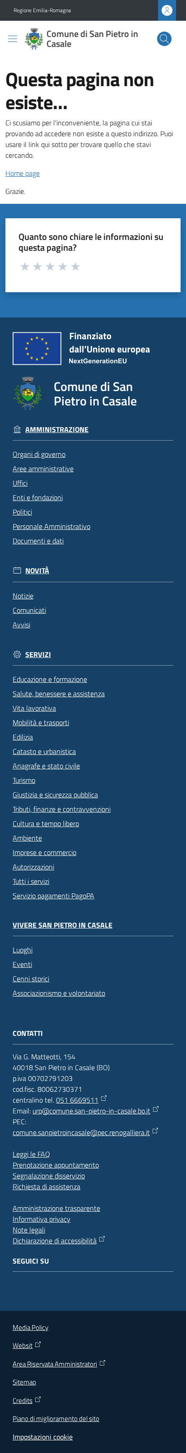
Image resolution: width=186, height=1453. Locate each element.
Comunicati (29, 610)
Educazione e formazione (50, 679)
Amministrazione (56, 429)
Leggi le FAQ (31, 1154)
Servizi (38, 654)
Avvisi (21, 624)
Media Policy (30, 1327)
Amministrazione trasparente (56, 1208)
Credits (23, 1401)
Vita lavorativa (34, 708)
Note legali (29, 1229)
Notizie (23, 595)
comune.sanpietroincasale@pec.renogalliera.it (81, 1132)
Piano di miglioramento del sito (56, 1418)
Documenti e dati (38, 540)
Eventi (22, 964)
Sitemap (24, 1382)
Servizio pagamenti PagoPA (53, 895)
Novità (37, 570)
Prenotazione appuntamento (56, 1164)
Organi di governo (39, 454)
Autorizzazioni (33, 866)
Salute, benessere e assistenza (59, 693)
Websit (23, 1346)
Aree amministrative (43, 468)
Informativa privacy (41, 1219)
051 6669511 (77, 1099)
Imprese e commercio (44, 852)
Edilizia (23, 736)
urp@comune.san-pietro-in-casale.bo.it (91, 1110)
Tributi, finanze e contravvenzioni (62, 809)
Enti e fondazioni (38, 497)
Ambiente (27, 837)
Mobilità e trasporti (41, 722)
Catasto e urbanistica (44, 751)
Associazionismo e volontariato (59, 993)
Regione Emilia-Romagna (42, 10)
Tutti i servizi (31, 881)
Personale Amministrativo (51, 526)
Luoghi (23, 949)
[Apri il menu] (12, 38)
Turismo (24, 780)
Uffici (20, 483)
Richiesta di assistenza (46, 1186)
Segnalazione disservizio (49, 1175)
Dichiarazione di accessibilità (55, 1240)
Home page (22, 173)
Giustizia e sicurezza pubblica (55, 794)
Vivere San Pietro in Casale (62, 925)
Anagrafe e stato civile (46, 765)
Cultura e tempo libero (46, 823)
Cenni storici (31, 978)
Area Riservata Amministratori (55, 1364)
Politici (22, 511)
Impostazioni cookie (43, 1436)
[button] (164, 39)
